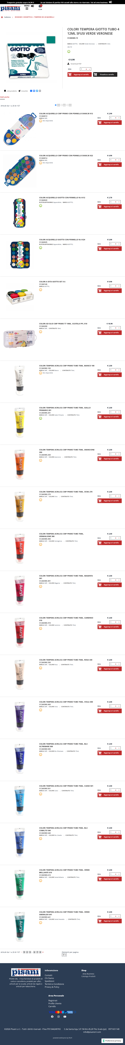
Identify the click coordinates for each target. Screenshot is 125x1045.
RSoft (70, 1038)
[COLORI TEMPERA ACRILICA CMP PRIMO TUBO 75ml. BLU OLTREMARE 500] (20, 759)
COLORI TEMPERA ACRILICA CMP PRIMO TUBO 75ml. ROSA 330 (65, 660)
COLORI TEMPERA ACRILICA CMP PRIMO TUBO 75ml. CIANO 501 (66, 786)
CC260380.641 (45, 917)
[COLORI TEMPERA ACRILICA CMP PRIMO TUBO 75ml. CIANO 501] (20, 801)
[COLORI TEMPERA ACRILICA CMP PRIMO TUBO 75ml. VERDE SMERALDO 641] (20, 927)
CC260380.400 (45, 704)
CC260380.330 (45, 662)
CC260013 (43, 116)
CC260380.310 (45, 623)
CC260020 (43, 200)
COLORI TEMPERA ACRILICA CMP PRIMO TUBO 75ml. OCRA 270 (65, 492)
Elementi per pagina (70, 952)
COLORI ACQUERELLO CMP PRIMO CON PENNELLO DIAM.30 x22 (66, 155)
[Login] (32, 6)
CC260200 (43, 326)
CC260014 (43, 158)
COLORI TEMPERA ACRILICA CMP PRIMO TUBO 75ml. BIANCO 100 (66, 365)
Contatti (48, 975)
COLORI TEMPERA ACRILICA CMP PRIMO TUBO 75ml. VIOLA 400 (66, 702)
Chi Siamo (49, 978)
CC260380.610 (45, 875)
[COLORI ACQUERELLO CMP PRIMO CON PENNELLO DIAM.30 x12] (20, 129)
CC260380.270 (45, 494)
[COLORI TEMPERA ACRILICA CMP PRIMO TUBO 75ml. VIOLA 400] (20, 717)
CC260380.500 (45, 749)
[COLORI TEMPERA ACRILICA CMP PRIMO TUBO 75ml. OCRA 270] (20, 507)
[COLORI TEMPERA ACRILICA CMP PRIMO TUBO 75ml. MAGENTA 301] (20, 591)
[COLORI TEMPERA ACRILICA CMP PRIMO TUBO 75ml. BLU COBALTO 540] (20, 843)
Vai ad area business (99, 2)
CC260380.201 (45, 413)
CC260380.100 (45, 368)
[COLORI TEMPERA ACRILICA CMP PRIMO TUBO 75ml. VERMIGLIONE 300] (20, 549)
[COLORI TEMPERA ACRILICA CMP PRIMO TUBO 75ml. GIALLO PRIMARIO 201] (20, 423)
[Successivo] (43, 952)
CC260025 (43, 242)
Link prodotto (11, 91)
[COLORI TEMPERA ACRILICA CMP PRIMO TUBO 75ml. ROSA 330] (20, 675)
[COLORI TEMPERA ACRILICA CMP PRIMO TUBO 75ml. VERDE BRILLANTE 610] (20, 885)
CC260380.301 (45, 581)
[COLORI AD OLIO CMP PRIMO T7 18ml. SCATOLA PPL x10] (20, 339)
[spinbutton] (82, 69)
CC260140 (43, 284)
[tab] (6, 97)
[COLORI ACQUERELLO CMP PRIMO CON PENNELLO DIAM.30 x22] (20, 171)
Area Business (88, 974)
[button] (86, 69)
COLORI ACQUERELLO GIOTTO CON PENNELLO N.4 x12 (62, 197)
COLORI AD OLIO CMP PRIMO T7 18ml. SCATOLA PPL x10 (63, 323)
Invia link (24, 91)
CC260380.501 (45, 788)
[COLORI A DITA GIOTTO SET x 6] (20, 297)
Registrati (52, 1000)
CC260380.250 (45, 455)
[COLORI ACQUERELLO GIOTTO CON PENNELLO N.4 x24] (20, 255)
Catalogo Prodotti (88, 976)
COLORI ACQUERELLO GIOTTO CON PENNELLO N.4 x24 (62, 239)
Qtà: (70, 69)
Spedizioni (49, 981)
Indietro (7, 17)
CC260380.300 (45, 539)
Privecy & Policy (52, 987)
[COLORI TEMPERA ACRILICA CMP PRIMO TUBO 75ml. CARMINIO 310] (20, 633)
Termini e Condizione (54, 984)
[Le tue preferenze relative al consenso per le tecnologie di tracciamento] (112, 1040)
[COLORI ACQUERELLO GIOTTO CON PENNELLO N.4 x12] (20, 213)
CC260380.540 (45, 833)
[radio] (56, 105)
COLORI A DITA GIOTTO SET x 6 (52, 281)
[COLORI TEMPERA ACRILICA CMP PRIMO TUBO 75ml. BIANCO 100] (20, 381)
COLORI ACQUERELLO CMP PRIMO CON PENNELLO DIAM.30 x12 (66, 113)
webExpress (62, 1038)
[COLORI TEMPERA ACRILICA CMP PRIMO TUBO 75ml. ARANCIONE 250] (20, 465)
